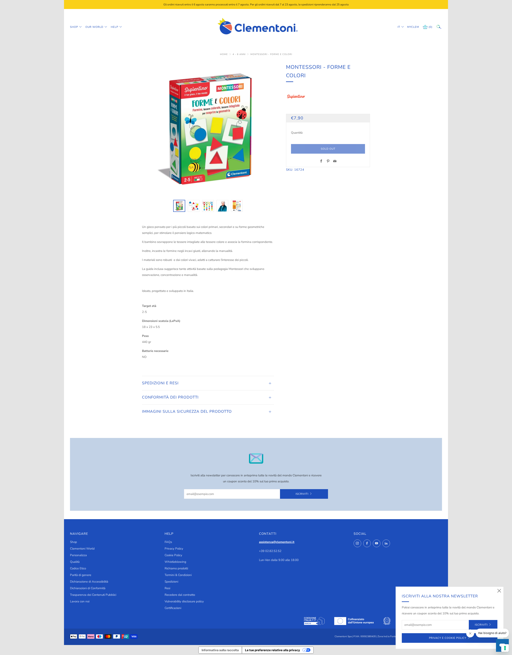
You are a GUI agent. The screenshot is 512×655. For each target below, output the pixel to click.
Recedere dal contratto (180, 595)
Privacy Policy (174, 549)
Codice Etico (78, 568)
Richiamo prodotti (176, 568)
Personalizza (78, 555)
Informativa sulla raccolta (220, 650)
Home (224, 54)
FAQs (168, 542)
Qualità (75, 562)
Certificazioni (173, 608)
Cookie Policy (173, 555)
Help (114, 27)
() (430, 27)
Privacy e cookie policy (447, 638)
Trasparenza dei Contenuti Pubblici (93, 595)
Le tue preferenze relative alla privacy (272, 650)
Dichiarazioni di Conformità (87, 588)
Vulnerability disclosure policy (184, 601)
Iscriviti (302, 494)
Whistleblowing (175, 562)
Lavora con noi (79, 601)
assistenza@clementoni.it (276, 542)
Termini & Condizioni (178, 575)
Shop (74, 27)
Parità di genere (80, 575)
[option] (208, 129)
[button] (179, 206)
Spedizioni (171, 582)
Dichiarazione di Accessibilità (89, 582)
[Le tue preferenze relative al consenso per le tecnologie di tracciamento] (505, 648)
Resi (167, 588)
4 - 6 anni (239, 54)
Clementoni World (82, 549)
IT (399, 27)
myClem (410, 27)
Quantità (297, 133)
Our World (94, 27)
